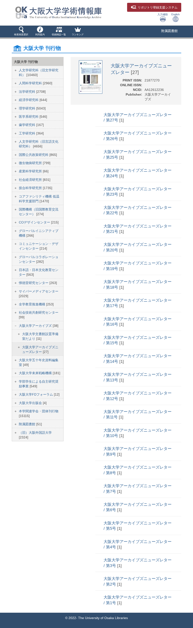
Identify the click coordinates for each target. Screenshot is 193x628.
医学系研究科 (29, 116)
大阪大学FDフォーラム (36, 394)
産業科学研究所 (31, 171)
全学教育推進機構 (32, 304)
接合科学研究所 (31, 188)
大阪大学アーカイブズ (36, 326)
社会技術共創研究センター (38, 312)
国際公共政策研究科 (34, 155)
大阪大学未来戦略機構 (36, 373)
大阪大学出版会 (31, 403)
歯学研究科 (27, 125)
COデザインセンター (35, 222)
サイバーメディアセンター (38, 291)
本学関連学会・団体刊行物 (38, 411)
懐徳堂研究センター (34, 283)
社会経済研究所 (31, 180)
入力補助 (162, 14)
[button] (21, 31)
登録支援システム (157, 7)
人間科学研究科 (31, 83)
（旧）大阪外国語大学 (35, 432)
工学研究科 (27, 133)
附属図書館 (169, 31)
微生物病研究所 (31, 163)
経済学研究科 (29, 100)
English (175, 14)
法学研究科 (27, 91)
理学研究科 (27, 108)
